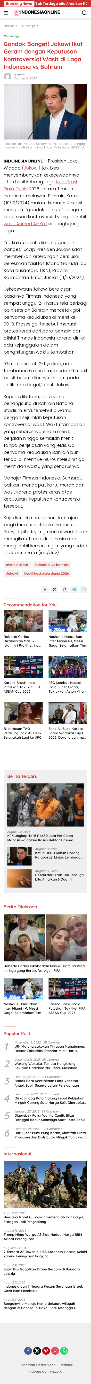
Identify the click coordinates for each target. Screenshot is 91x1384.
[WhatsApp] (64, 1351)
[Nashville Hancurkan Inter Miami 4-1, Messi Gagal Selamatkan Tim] (68, 621)
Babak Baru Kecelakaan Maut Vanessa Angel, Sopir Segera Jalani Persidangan (47, 1083)
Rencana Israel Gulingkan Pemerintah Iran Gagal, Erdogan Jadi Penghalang (44, 1219)
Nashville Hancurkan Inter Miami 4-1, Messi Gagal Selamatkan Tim (67, 641)
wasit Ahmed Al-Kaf (25, 224)
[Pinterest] (46, 1351)
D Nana (19, 75)
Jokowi (12, 573)
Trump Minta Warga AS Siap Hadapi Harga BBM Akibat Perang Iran (43, 1236)
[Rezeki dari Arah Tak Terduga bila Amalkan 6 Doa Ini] (19, 878)
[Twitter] (37, 1351)
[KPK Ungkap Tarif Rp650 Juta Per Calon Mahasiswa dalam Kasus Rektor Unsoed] (45, 804)
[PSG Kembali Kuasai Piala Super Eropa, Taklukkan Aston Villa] (68, 667)
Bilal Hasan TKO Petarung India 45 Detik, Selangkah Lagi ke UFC (23, 733)
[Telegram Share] (74, 589)
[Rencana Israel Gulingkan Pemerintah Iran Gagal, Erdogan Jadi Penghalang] (45, 1184)
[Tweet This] (54, 589)
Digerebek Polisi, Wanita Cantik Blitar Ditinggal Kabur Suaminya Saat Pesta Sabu (50, 1117)
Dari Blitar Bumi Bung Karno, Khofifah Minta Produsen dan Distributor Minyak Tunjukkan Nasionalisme (50, 1135)
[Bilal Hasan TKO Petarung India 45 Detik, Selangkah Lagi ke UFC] (23, 713)
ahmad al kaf (17, 565)
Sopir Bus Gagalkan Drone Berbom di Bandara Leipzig (42, 1271)
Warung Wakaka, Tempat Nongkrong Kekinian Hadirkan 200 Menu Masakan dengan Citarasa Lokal (46, 1065)
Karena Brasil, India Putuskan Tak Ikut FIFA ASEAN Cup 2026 (22, 687)
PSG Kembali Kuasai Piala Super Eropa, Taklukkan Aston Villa (66, 687)
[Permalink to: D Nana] (7, 76)
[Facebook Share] (45, 589)
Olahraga (12, 36)
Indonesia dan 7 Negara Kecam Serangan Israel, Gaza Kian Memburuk (43, 1288)
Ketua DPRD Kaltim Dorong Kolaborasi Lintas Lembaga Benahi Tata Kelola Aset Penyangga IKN (58, 855)
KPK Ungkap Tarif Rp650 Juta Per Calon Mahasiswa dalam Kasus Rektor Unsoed (40, 838)
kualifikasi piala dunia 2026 (46, 573)
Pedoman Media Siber (37, 1365)
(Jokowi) (30, 168)
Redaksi (66, 1365)
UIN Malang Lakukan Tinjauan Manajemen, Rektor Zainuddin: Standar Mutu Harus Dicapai (50, 1048)
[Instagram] (55, 1351)
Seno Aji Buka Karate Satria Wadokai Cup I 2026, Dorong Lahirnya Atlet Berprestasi (67, 733)
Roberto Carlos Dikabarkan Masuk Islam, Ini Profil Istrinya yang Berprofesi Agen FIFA (22, 641)
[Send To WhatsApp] (83, 589)
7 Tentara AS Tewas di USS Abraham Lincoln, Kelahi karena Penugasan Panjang (45, 1254)
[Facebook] (28, 1351)
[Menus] (7, 13)
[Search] (84, 13)
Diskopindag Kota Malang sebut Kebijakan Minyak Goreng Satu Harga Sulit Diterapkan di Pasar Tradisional (50, 1100)
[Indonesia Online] (36, 12)
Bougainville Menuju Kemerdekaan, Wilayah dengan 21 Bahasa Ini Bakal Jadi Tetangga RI (40, 1305)
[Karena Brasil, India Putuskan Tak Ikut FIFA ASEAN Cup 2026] (23, 667)
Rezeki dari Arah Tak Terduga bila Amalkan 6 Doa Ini (59, 877)
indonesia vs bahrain (52, 565)
